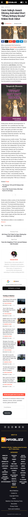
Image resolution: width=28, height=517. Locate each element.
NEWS (23, 466)
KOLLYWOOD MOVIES (14, 475)
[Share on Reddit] (10, 41)
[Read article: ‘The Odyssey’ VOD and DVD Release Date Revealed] (21, 301)
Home (2, 7)
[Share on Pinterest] (14, 41)
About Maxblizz (14, 490)
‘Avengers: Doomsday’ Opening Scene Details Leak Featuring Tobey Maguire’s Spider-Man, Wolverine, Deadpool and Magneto (9, 345)
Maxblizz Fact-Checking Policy (14, 501)
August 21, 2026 (8, 326)
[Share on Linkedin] (17, 41)
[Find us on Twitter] (8, 427)
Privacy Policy (14, 506)
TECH (23, 477)
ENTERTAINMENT (6, 482)
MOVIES (23, 459)
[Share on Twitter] (6, 41)
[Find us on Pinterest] (19, 427)
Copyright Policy (14, 496)
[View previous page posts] (12, 195)
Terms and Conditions (14, 509)
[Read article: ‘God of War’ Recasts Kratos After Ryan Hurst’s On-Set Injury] (21, 310)
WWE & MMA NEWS (23, 482)
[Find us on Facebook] (5, 427)
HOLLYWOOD (14, 468)
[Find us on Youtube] (16, 427)
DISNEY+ (4, 474)
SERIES (23, 475)
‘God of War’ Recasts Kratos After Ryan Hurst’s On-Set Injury (9, 310)
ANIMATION (7, 7)
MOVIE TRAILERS (23, 456)
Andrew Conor (8, 324)
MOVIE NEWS (14, 484)
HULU (14, 473)
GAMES (14, 459)
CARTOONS (5, 466)
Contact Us (14, 493)
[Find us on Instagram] (12, 427)
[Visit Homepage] (11, 2)
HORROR (14, 470)
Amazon (3, 222)
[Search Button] (26, 2)
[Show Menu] (2, 2)
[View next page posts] (15, 195)
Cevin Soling (13, 47)
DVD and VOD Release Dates (5, 478)
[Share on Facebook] (3, 41)
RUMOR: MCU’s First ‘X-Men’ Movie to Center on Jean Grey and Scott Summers (9, 320)
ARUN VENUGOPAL (8, 372)
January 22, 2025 (17, 23)
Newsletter (14, 503)
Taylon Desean (7, 303)
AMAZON (4, 455)
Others (23, 470)
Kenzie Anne (8, 23)
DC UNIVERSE (5, 471)
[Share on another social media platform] (25, 41)
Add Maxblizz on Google (14, 288)
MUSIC (23, 461)
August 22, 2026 (8, 305)
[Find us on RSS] (23, 427)
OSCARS (23, 468)
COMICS (5, 468)
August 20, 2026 (8, 338)
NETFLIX (23, 464)
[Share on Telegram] (21, 41)
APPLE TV (5, 464)
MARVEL (14, 479)
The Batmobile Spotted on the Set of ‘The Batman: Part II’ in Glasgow (9, 368)
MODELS (14, 481)
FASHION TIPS (14, 456)
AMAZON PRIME (4, 458)
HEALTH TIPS (14, 466)
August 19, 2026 (8, 374)
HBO (14, 461)
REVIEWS (23, 473)
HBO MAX (14, 464)
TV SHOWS (23, 479)
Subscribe (7, 413)
